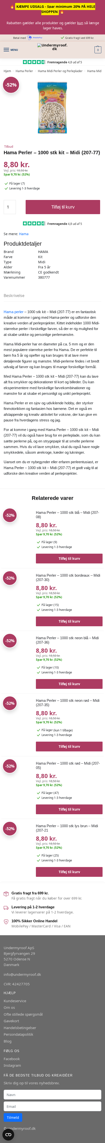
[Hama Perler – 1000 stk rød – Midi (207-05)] (16, 785)
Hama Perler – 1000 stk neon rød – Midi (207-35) (67, 702)
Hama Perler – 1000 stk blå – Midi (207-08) (67, 514)
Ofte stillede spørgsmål (23, 1014)
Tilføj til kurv (63, 206)
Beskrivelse (14, 295)
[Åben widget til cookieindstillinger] (8, 1135)
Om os (9, 1007)
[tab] (52, 296)
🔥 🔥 (52, 9)
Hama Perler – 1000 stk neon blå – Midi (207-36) (67, 640)
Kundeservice (15, 1000)
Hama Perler (24, 71)
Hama (24, 233)
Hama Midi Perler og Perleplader (60, 71)
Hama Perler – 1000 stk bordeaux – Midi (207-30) (68, 577)
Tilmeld (13, 1117)
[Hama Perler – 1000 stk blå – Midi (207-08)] (16, 534)
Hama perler (13, 312)
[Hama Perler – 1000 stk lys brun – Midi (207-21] (16, 848)
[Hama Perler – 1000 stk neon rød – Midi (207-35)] (16, 722)
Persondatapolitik (18, 1034)
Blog (7, 1041)
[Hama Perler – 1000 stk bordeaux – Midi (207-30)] (16, 597)
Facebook (12, 1058)
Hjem (7, 71)
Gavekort (11, 1020)
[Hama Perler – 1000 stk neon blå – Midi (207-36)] (16, 660)
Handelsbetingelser (20, 1027)
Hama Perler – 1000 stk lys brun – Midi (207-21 (67, 828)
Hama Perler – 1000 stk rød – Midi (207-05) (68, 765)
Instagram (12, 1065)
